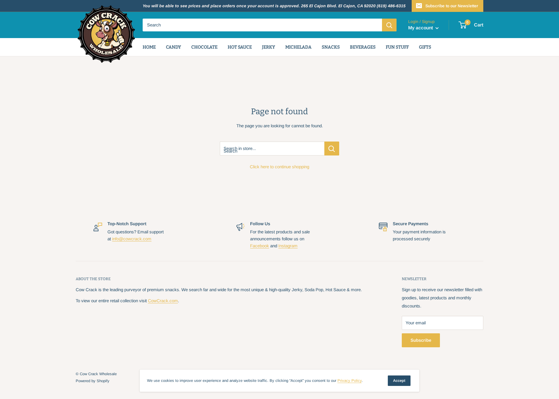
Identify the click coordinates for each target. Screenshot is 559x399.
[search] (262, 25)
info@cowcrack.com (131, 238)
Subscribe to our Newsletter (451, 5)
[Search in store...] (331, 148)
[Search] (389, 25)
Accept (399, 380)
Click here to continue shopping (279, 166)
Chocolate (204, 47)
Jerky (268, 47)
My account (421, 27)
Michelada (298, 47)
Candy (173, 47)
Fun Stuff (397, 47)
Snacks (331, 47)
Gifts (425, 47)
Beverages (363, 47)
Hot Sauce (240, 47)
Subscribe (421, 340)
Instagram (288, 245)
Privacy (349, 380)
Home (149, 47)
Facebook (259, 245)
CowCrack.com (163, 300)
